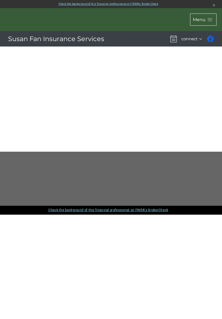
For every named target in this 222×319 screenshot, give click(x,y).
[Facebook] (210, 39)
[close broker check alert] (214, 5)
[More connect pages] (200, 39)
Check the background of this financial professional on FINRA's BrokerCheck (108, 3)
